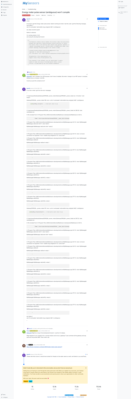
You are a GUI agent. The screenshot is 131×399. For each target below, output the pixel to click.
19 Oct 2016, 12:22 (46, 330)
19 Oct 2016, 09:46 (46, 74)
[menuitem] (124, 2)
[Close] (86, 368)
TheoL (28, 74)
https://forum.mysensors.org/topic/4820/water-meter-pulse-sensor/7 (44, 347)
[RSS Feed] (54, 15)
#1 (87, 18)
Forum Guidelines (62, 396)
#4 (87, 330)
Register (26, 381)
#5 (87, 344)
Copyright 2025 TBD (51, 396)
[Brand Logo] (31, 3)
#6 (87, 354)
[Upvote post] (81, 68)
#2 (87, 74)
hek (27, 344)
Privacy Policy (71, 396)
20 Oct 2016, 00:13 (38, 354)
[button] (7, 395)
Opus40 (28, 18)
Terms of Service (80, 396)
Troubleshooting (26, 15)
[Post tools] (86, 68)
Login (30, 381)
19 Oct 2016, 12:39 (41, 344)
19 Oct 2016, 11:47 (38, 88)
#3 (87, 88)
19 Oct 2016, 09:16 (38, 18)
